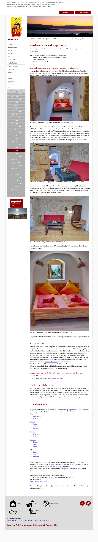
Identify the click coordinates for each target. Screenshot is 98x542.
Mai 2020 (14, 160)
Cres (34, 436)
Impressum (11, 82)
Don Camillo (37, 416)
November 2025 (16, 193)
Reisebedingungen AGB (16, 91)
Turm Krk (11, 44)
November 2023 (16, 184)
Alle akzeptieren (83, 12)
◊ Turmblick (11, 57)
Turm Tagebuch (45, 39)
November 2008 (16, 94)
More (34, 454)
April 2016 (14, 139)
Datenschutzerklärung (26, 520)
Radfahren (20, 511)
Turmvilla (32, 422)
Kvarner (35, 434)
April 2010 (14, 103)
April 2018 (14, 151)
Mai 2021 (14, 169)
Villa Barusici (33, 450)
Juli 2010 (14, 106)
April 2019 (14, 154)
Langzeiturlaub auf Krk (56, 466)
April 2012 (14, 121)
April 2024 (14, 187)
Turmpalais (33, 440)
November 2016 (16, 145)
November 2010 (16, 112)
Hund (36, 503)
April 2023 (14, 181)
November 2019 (16, 157)
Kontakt (10, 78)
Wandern (38, 511)
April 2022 (14, 175)
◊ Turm (10, 50)
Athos (35, 446)
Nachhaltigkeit (55, 503)
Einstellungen (66, 12)
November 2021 (16, 172)
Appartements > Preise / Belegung (52, 378)
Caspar (35, 424)
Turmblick (32, 432)
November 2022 (16, 178)
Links (9, 75)
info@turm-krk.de (12, 520)
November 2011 (16, 118)
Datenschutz (11, 85)
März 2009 (14, 97)
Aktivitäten (11, 69)
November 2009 (16, 100)
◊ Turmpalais (11, 60)
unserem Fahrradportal (51, 362)
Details (50, 6)
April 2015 (14, 136)
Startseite (13, 39)
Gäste (9, 88)
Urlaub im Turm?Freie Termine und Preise (16, 203)
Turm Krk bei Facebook (42, 520)
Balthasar (35, 428)
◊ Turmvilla (11, 54)
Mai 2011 (14, 115)
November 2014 (16, 133)
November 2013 (16, 127)
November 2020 (16, 166)
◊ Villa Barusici (12, 63)
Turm (31, 414)
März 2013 (14, 124)
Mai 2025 (14, 190)
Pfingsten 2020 (15, 163)
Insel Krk (10, 72)
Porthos (35, 442)
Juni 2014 (14, 130)
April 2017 (14, 148)
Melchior (35, 426)
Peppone (35, 418)
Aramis (35, 444)
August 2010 (15, 109)
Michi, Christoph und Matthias (38, 481)
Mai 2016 (14, 142)
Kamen (35, 452)
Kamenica (36, 456)
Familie (20, 503)
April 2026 (14, 196)
